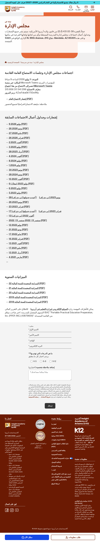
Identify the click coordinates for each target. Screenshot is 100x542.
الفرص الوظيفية (56, 428)
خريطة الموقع (55, 484)
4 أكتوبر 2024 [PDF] (19, 156)
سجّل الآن (28, 537)
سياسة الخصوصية (56, 454)
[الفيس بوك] (6, 510)
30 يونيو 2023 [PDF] (19, 170)
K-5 (35, 361)
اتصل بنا (53, 424)
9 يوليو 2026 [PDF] (18, 124)
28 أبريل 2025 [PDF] (19, 151)
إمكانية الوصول (55, 462)
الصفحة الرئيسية (13, 62)
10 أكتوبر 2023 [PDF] (19, 179)
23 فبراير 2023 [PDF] (19, 206)
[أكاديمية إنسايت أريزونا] (15, 9)
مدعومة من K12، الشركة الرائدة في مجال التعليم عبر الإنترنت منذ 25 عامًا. (85, 440)
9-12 (54, 361)
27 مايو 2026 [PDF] (18, 133)
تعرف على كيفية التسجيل (15, 2)
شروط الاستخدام (45, 397)
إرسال (50, 406)
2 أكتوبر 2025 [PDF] (18, 142)
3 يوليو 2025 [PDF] (18, 147)
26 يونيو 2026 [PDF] (19, 128)
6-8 (44, 361)
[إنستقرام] (11, 510)
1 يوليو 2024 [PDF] (18, 165)
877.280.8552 (10, 436)
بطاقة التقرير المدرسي (58, 450)
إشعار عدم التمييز (56, 432)
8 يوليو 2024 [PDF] (18, 160)
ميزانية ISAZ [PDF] (57, 436)
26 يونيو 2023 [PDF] (19, 202)
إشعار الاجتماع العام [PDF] (21, 99)
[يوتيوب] (16, 510)
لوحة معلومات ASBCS (58, 440)
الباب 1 (53, 470)
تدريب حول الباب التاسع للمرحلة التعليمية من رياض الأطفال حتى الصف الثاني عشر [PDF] (61, 477)
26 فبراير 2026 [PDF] (19, 138)
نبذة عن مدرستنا (26, 62)
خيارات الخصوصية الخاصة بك (60, 458)
